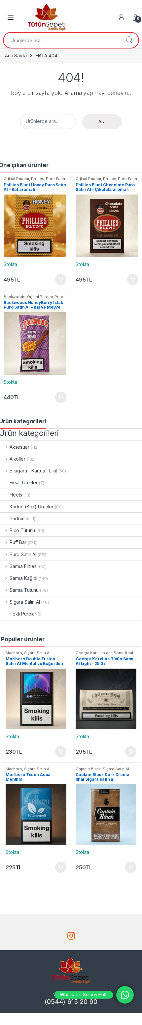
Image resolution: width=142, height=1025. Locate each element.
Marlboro (14, 652)
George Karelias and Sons (100, 652)
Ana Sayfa (16, 55)
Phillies (37, 178)
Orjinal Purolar (16, 178)
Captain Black (88, 769)
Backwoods (14, 296)
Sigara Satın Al (37, 652)
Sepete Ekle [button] (58, 279)
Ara (129, 40)
